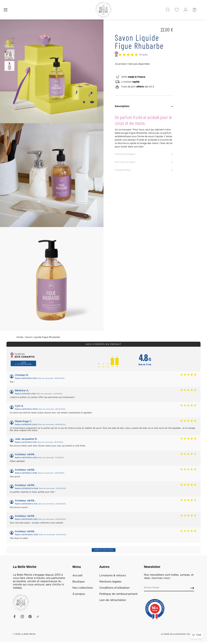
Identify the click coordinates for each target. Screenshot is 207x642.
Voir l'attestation (23, 363)
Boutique (78, 581)
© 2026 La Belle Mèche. (24, 634)
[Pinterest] (30, 616)
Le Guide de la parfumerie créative (177, 634)
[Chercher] (168, 9)
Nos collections (82, 588)
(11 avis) (143, 55)
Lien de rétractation (112, 600)
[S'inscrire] (192, 588)
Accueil (77, 575)
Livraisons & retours (112, 575)
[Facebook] (14, 616)
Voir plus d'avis (103, 550)
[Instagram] (22, 616)
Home (19, 337)
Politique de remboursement (118, 594)
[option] (9, 43)
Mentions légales (110, 581)
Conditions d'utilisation (114, 588)
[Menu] (5, 9)
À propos (78, 594)
